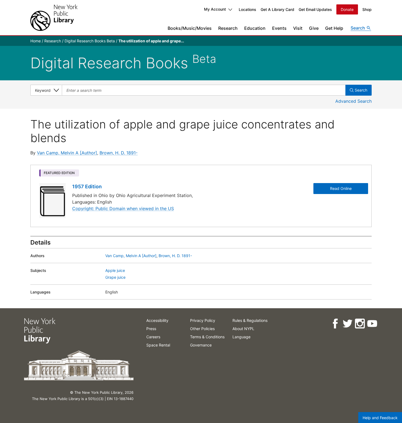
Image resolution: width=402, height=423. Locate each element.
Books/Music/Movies (190, 28)
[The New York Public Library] (53, 17)
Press (151, 328)
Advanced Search (353, 101)
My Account (215, 9)
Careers (153, 336)
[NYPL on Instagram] (359, 324)
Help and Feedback (380, 417)
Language (241, 336)
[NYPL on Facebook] (335, 324)
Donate (347, 9)
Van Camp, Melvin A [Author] (67, 152)
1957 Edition (87, 186)
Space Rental (158, 345)
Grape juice (115, 277)
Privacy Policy (202, 320)
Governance (201, 345)
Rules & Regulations (249, 320)
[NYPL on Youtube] (371, 324)
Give (314, 28)
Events (279, 28)
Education (255, 28)
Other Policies (202, 328)
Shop (367, 9)
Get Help (334, 28)
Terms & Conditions (207, 336)
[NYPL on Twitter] (347, 324)
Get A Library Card (277, 9)
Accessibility (157, 320)
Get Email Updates (315, 9)
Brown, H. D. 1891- (119, 152)
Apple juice (115, 270)
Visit (297, 28)
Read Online (341, 188)
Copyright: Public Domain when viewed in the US (123, 208)
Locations (247, 9)
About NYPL (243, 328)
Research (228, 28)
